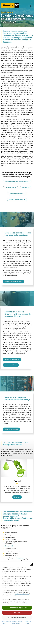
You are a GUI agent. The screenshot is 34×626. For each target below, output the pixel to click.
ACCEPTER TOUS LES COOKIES (17, 608)
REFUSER (17, 613)
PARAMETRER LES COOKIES (17, 618)
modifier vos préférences (22, 594)
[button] (31, 564)
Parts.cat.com (20, 558)
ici (26, 602)
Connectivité (9, 546)
